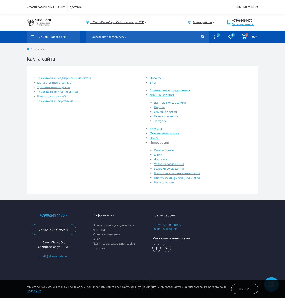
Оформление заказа (164, 133)
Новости (156, 78)
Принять (245, 289)
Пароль (159, 107)
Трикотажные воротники (55, 101)
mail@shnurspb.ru (53, 256)
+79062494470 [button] (52, 215)
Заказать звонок (243, 24)
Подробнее (34, 291)
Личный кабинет (162, 95)
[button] (117, 22)
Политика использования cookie (177, 173)
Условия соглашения (40, 7)
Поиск (154, 138)
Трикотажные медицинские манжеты (64, 78)
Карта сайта (100, 248)
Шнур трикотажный (51, 96)
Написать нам (164, 182)
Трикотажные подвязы (53, 87)
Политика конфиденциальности (177, 178)
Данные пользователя (170, 102)
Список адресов (165, 112)
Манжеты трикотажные (54, 82)
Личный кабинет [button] (247, 7)
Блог (153, 82)
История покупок (166, 116)
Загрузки (160, 121)
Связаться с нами (53, 230)
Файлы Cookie (164, 150)
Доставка (76, 7)
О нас (61, 7)
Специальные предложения (170, 90)
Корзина (156, 129)
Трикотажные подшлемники (57, 92)
